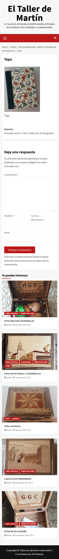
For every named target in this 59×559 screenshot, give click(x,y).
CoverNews (21, 554)
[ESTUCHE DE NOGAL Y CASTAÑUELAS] (29, 351)
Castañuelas (26, 362)
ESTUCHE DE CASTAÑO (15, 531)
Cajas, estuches (12, 313)
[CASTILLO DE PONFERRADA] (29, 457)
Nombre (9, 215)
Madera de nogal (27, 313)
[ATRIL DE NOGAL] (29, 404)
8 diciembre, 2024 (21, 483)
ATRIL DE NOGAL (12, 426)
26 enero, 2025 (20, 377)
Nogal (8, 366)
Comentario (11, 174)
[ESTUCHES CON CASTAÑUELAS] (29, 299)
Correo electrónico (38, 217)
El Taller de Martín (29, 13)
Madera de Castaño (28, 524)
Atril (7, 418)
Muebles (16, 418)
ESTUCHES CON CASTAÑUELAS (19, 321)
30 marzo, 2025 (20, 325)
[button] (5, 38)
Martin (9, 325)
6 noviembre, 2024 (22, 535)
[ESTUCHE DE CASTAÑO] (29, 509)
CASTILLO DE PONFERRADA (17, 479)
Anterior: (29, 131)
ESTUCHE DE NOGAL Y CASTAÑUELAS (22, 373)
